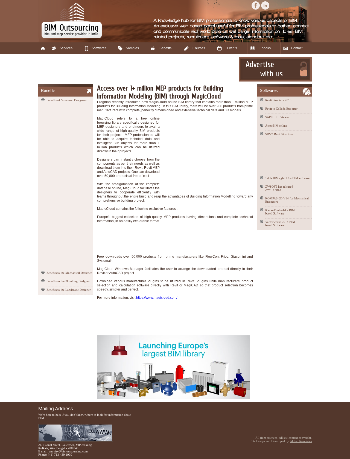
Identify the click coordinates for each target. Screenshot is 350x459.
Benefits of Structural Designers (66, 100)
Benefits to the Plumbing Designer (68, 281)
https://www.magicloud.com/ (156, 298)
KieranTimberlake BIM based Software (280, 211)
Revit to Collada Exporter (281, 108)
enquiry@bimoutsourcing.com (68, 451)
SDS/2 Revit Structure (279, 134)
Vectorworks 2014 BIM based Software (280, 223)
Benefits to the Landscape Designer (68, 289)
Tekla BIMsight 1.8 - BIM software (287, 178)
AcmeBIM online (276, 125)
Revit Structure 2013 (278, 100)
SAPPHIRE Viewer (277, 117)
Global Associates (301, 441)
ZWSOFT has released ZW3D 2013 (279, 188)
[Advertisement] (137, 69)
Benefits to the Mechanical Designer (69, 272)
